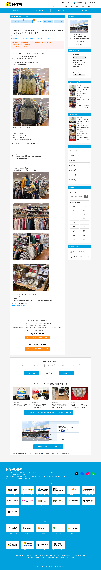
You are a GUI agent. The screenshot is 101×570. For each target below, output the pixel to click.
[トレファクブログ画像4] (30, 229)
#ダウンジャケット (23, 38)
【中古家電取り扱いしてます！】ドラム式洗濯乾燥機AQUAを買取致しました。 (59, 405)
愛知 (84, 231)
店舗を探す (17, 10)
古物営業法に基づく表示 (41, 555)
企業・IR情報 (74, 6)
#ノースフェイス (47, 38)
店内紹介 (27, 21)
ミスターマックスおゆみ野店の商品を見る (37, 337)
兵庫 (74, 227)
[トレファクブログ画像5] (30, 260)
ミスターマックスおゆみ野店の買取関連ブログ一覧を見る (48, 412)
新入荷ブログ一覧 (20, 14)
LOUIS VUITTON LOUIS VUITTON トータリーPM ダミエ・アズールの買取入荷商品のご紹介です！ (79, 405)
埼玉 (74, 210)
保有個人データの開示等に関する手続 (75, 555)
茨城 (84, 210)
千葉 (74, 214)
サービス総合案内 (78, 252)
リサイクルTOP (13, 14)
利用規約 (30, 558)
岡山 (84, 235)
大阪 (84, 218)
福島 (84, 227)
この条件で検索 (79, 75)
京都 (84, 223)
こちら (28, 44)
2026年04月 (72, 175)
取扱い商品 (62, 10)
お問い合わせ (69, 558)
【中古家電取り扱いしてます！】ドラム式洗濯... (83, 132)
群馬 (84, 214)
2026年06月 (72, 165)
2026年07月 (72, 160)
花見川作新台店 (55, 453)
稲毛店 (67, 453)
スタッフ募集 (58, 21)
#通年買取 (31, 38)
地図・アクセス (48, 21)
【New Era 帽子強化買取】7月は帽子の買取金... (83, 126)
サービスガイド (57, 6)
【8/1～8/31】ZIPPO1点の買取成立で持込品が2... (83, 88)
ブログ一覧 (49, 373)
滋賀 (74, 223)
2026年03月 (72, 180)
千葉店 (62, 453)
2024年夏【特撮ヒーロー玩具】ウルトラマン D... (83, 94)
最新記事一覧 (73, 150)
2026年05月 (72, 170)
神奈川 (84, 206)
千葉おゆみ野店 (36, 453)
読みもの (66, 6)
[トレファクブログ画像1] (30, 95)
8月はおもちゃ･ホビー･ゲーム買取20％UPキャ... (83, 100)
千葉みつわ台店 (46, 453)
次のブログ (66, 373)
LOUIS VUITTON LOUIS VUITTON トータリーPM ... (83, 138)
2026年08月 (72, 155)
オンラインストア (91, 2)
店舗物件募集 (91, 6)
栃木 (74, 218)
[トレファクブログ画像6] (30, 291)
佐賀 (84, 239)
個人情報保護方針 (29, 555)
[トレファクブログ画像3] (30, 199)
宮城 (74, 231)
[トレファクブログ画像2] (30, 125)
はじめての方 (79, 2)
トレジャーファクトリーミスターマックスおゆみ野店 (78, 35)
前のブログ (32, 373)
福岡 (74, 239)
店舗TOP (16, 21)
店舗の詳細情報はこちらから (48, 446)
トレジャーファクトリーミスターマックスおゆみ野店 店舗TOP (37, 14)
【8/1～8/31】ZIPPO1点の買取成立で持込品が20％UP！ (21, 405)
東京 (74, 206)
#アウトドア (39, 38)
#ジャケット (14, 38)
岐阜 (74, 235)
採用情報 (83, 6)
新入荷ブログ (83, 10)
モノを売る (39, 10)
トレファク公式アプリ (79, 257)
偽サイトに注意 (60, 558)
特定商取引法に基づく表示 (57, 555)
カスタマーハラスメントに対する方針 (44, 558)
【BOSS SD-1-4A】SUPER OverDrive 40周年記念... (83, 106)
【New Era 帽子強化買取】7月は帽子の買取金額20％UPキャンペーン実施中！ (40, 405)
